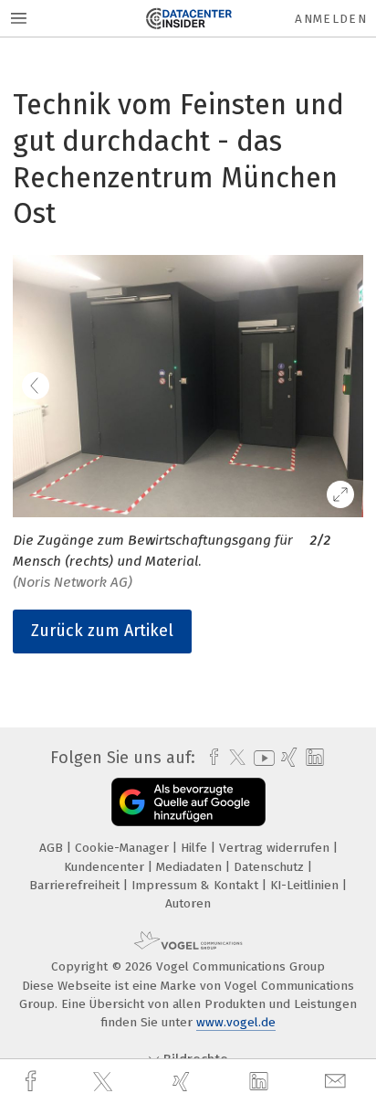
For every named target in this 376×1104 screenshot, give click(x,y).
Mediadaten (190, 867)
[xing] (183, 1081)
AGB (53, 847)
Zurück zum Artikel (102, 631)
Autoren (188, 903)
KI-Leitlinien (306, 885)
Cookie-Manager (123, 847)
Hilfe (196, 847)
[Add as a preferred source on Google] (188, 802)
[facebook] (33, 1081)
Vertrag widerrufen (276, 847)
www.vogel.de (236, 1022)
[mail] (337, 1081)
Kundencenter (106, 867)
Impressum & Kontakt (196, 885)
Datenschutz (271, 867)
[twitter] (105, 1082)
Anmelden (331, 19)
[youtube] (261, 758)
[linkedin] (261, 1082)
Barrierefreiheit (76, 885)
